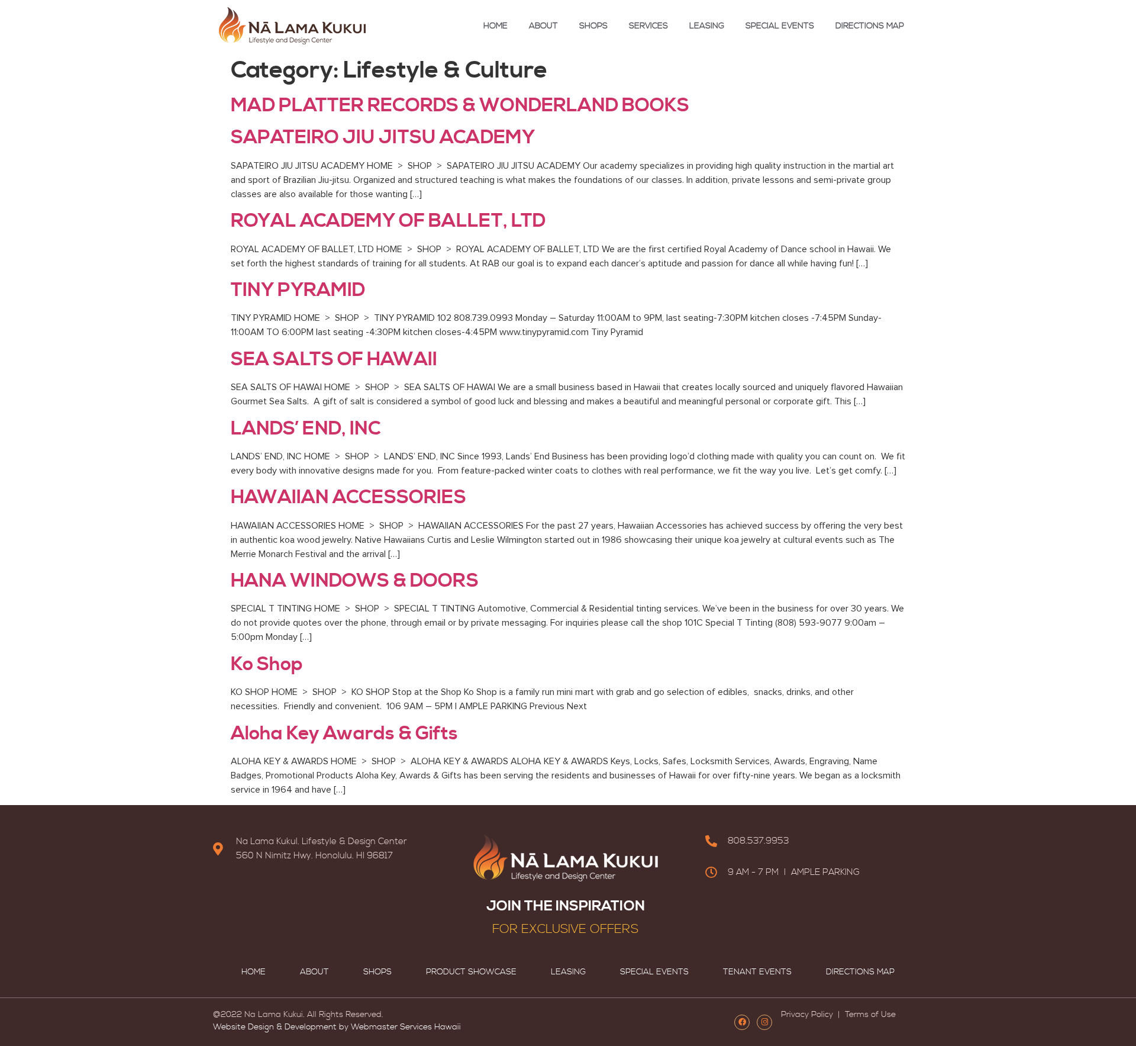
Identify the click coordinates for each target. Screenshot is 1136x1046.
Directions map (869, 26)
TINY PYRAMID (298, 290)
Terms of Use (869, 1014)
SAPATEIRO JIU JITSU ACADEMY (383, 137)
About (543, 26)
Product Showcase (471, 972)
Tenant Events (757, 972)
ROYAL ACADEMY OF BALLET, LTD (388, 221)
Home (495, 26)
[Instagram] (764, 1022)
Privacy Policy (808, 1014)
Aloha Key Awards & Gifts (344, 733)
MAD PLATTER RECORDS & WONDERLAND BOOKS (460, 105)
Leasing (706, 26)
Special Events (780, 26)
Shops (593, 26)
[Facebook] (742, 1022)
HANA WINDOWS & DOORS (355, 581)
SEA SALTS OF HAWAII (334, 359)
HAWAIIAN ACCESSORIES (348, 497)
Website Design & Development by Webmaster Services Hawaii (337, 1027)
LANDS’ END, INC (305, 428)
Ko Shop (267, 664)
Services (648, 26)
